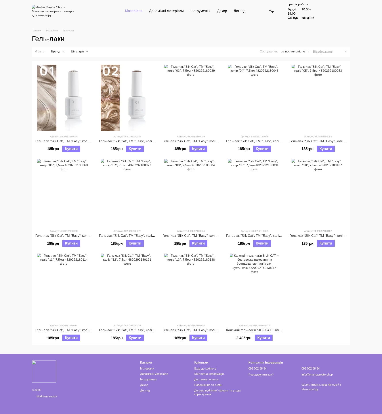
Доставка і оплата (206, 379)
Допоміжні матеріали (166, 11)
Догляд (239, 11)
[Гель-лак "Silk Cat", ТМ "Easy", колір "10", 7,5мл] (318, 192)
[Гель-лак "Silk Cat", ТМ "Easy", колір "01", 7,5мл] (63, 98)
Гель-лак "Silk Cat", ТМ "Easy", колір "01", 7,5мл (71, 141)
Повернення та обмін (208, 385)
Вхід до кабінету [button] (205, 368)
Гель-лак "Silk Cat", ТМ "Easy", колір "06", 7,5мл (71, 235)
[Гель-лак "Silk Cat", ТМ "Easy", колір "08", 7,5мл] (190, 192)
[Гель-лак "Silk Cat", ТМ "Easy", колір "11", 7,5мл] (63, 287)
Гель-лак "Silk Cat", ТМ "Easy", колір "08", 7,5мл (198, 235)
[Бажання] (323, 11)
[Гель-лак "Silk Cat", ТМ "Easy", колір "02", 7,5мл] (127, 98)
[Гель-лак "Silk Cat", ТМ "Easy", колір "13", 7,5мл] (190, 287)
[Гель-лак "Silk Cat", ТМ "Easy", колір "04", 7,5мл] (254, 98)
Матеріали (133, 11)
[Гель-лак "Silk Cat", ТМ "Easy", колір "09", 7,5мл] (254, 192)
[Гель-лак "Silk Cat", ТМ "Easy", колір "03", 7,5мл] (190, 98)
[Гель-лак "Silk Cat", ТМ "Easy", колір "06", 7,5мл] (63, 192)
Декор (222, 11)
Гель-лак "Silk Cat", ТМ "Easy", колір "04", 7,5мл (262, 141)
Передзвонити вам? (261, 374)
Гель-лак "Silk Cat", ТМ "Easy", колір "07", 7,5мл (135, 235)
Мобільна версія (46, 396)
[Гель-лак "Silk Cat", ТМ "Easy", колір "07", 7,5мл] (127, 192)
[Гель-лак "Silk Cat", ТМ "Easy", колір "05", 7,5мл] (318, 98)
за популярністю (293, 51)
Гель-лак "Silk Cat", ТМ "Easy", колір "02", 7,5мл (135, 141)
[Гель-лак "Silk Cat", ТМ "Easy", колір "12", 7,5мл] (127, 287)
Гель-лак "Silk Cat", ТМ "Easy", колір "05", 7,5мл (325, 141)
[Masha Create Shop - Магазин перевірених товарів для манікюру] (44, 371)
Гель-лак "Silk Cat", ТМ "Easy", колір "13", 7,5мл (198, 330)
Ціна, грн (77, 51)
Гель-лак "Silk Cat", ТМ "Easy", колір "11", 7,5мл (71, 330)
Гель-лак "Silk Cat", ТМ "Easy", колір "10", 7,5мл (325, 235)
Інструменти (200, 11)
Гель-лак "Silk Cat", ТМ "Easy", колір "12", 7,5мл (135, 330)
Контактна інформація (209, 373)
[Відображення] (342, 52)
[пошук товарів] (256, 11)
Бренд (55, 51)
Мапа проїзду (310, 389)
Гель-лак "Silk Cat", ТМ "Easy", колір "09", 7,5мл (262, 235)
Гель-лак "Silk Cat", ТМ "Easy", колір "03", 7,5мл (198, 141)
